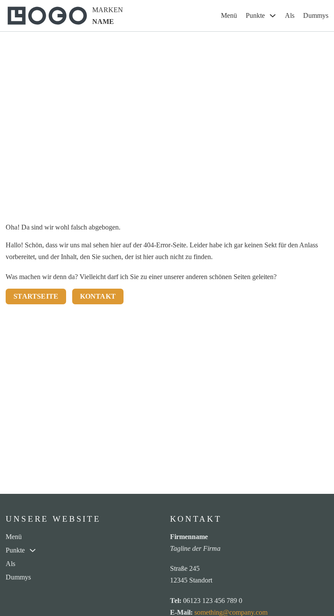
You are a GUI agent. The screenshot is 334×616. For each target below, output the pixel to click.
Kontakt (98, 296)
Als (289, 15)
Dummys (315, 15)
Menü (229, 15)
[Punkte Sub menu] (272, 15)
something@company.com (230, 612)
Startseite (35, 296)
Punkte (255, 15)
